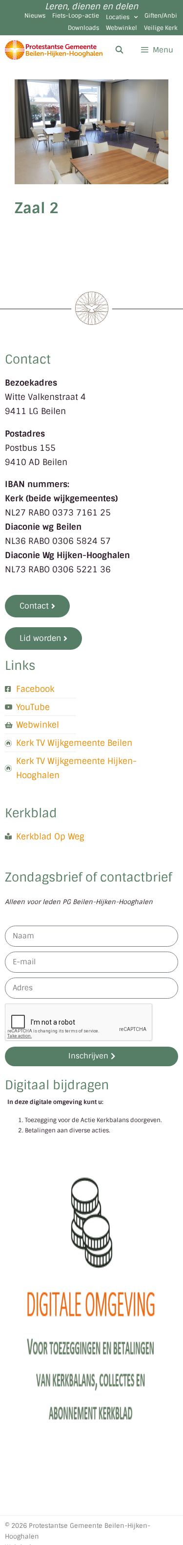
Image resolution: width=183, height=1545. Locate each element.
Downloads (83, 28)
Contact (28, 359)
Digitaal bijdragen (57, 1085)
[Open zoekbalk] (119, 50)
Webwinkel (121, 28)
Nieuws (34, 16)
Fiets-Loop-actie (75, 16)
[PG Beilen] (53, 50)
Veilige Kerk (161, 28)
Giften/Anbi (160, 16)
